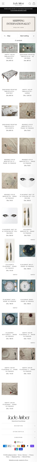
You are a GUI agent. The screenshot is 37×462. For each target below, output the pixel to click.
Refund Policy (26, 457)
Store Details (18, 431)
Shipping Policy (16, 457)
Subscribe (18, 437)
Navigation (18, 425)
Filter (8, 36)
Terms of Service (22, 455)
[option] (18, 9)
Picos (26, 460)
